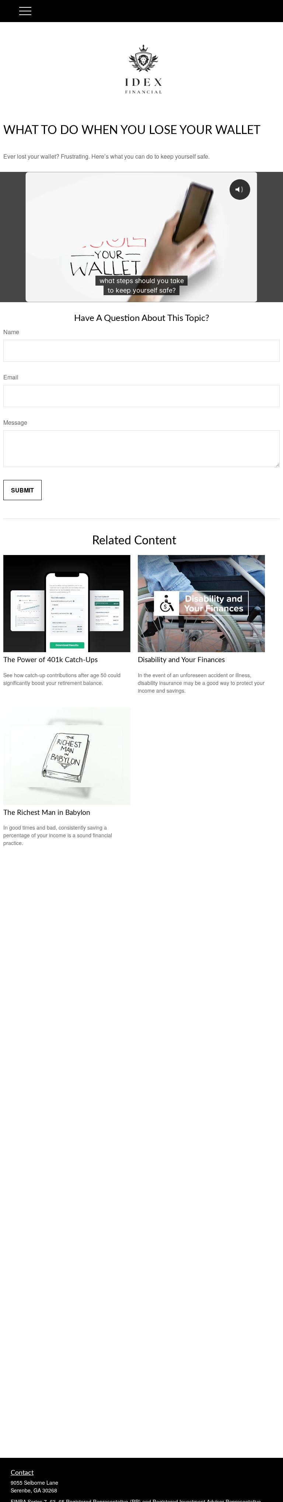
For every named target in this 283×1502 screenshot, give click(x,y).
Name (11, 332)
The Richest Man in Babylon (46, 812)
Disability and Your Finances (181, 660)
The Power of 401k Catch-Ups (50, 660)
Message (15, 422)
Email (10, 377)
